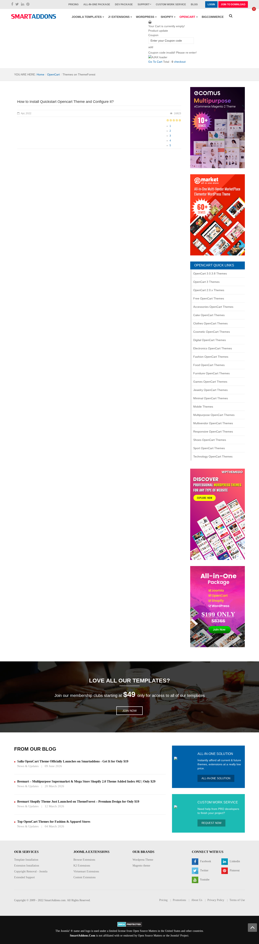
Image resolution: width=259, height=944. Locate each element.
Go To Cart (155, 61)
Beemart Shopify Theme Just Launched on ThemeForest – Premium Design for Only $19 (78, 801)
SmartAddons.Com (82, 935)
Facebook (205, 861)
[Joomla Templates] (33, 16)
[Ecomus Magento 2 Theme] (217, 127)
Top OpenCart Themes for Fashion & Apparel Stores (53, 821)
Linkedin (234, 861)
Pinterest (234, 870)
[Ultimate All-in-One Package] (217, 606)
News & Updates (28, 766)
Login (211, 4)
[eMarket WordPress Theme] (217, 214)
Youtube (204, 879)
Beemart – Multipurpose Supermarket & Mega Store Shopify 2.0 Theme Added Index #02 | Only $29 (86, 781)
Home (40, 74)
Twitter (203, 870)
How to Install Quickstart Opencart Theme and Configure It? (65, 102)
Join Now (129, 710)
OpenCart (53, 74)
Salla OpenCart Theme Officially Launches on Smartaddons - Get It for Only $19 (72, 761)
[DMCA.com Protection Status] (129, 924)
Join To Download (233, 4)
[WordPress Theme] (217, 514)
